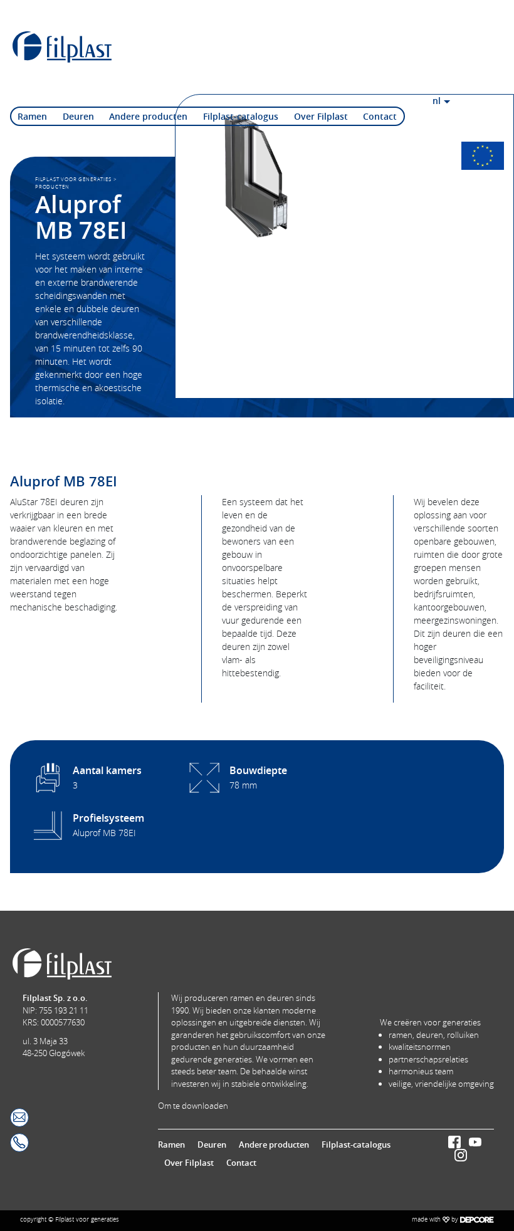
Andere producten (148, 116)
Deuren (78, 116)
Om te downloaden (193, 1105)
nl (437, 101)
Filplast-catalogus (240, 116)
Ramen (32, 116)
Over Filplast (321, 116)
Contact (380, 116)
